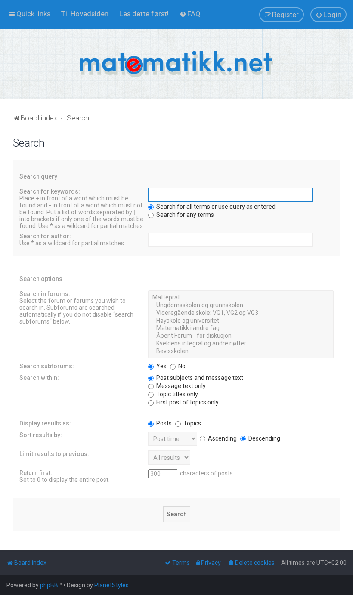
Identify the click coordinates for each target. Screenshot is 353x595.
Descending (263, 438)
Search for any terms (184, 214)
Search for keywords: (49, 191)
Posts (163, 423)
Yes (161, 366)
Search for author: (45, 236)
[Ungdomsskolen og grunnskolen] (241, 305)
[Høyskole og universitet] (241, 321)
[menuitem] (85, 13)
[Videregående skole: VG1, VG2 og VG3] (241, 313)
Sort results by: (40, 435)
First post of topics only (187, 402)
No (181, 366)
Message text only (180, 385)
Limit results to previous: (54, 453)
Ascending (222, 438)
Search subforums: (46, 366)
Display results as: (45, 423)
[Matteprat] (241, 298)
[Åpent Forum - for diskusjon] (241, 336)
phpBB (49, 585)
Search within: (39, 377)
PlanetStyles (111, 585)
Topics (191, 423)
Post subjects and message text (199, 377)
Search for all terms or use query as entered (215, 206)
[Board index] (176, 64)
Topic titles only (176, 394)
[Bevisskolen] (241, 351)
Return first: (35, 472)
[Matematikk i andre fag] (241, 328)
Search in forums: (44, 293)
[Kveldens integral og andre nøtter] (241, 344)
